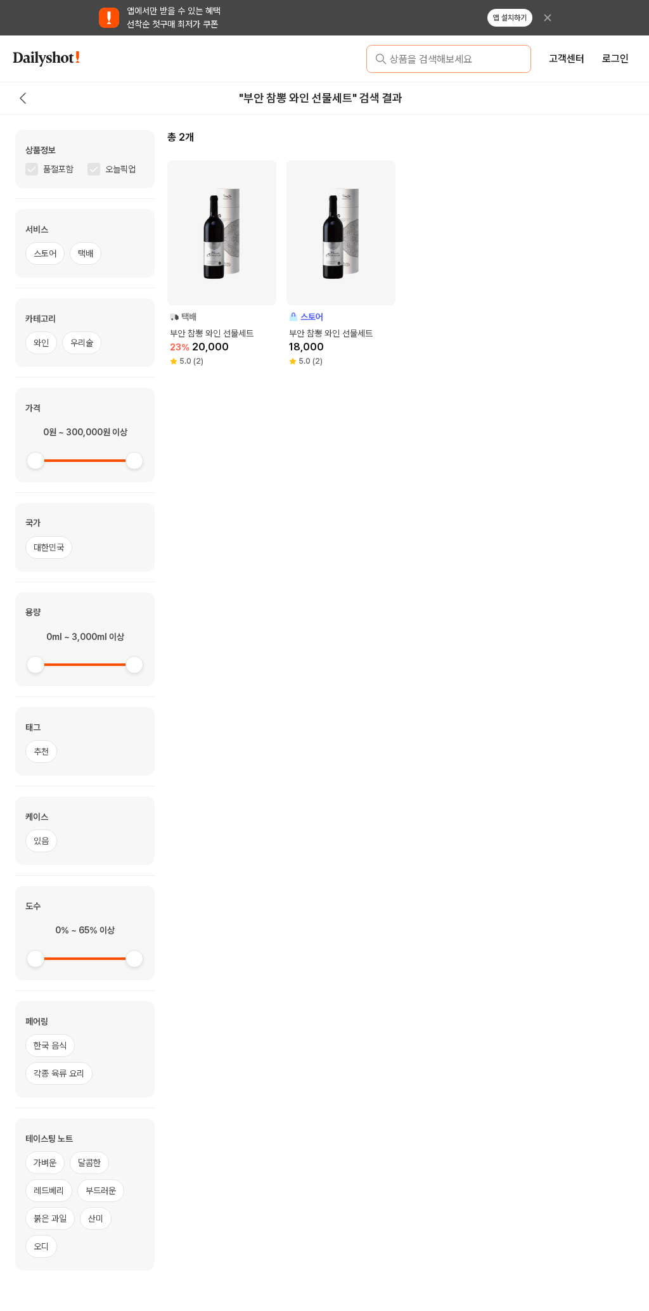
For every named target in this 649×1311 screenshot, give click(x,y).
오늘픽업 (120, 169)
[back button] (22, 98)
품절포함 (58, 169)
